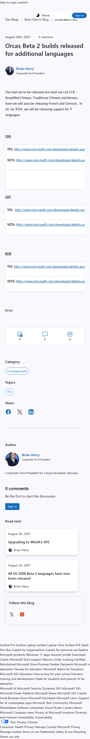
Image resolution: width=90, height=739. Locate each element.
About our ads (9, 736)
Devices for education (28, 669)
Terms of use (30, 732)
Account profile (61, 655)
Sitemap (40, 727)
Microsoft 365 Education (16, 674)
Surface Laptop (26, 645)
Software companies (30, 707)
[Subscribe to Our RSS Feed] (22, 616)
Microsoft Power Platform (17, 693)
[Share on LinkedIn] (31, 412)
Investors (68, 712)
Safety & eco (64, 732)
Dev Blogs (12, 19)
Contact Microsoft (58, 727)
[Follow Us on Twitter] (11, 616)
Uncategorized (16, 371)
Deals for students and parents (55, 679)
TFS (9, 392)
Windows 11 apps (38, 655)
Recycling (80, 732)
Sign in (79, 15)
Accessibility (26, 717)
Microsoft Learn (67, 698)
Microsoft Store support (26, 659)
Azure (24, 698)
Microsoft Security (29, 688)
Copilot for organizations (28, 650)
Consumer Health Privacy (17, 727)
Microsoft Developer (42, 698)
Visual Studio (53, 707)
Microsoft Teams (46, 693)
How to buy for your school (52, 674)
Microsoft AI (8, 688)
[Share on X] (20, 412)
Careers (68, 707)
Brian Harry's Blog (36, 19)
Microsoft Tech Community (50, 703)
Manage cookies (11, 732)
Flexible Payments (61, 664)
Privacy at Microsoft (48, 712)
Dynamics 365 (51, 688)
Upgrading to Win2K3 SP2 (28, 542)
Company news (24, 712)
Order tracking (63, 659)
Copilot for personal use (62, 650)
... (77, 19)
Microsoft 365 (71, 688)
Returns (48, 659)
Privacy (75, 727)
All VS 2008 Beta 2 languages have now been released (39, 575)
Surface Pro (7, 645)
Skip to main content (14, 2)
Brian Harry (25, 68)
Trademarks (47, 732)
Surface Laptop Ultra (50, 645)
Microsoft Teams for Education (63, 669)
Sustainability (43, 717)
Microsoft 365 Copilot (72, 693)
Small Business (9, 698)
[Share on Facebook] (8, 412)
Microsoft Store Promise (33, 664)
